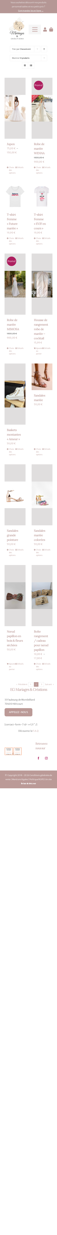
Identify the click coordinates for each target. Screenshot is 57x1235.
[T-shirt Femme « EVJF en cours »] (42, 196)
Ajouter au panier (39, 351)
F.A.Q (36, 730)
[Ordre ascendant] (44, 49)
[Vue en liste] (31, 65)
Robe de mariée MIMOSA (13, 324)
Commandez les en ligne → (30, 10)
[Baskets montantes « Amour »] (15, 394)
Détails (20, 167)
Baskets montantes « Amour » (14, 434)
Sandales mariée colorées (39, 535)
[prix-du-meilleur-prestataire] (13, 747)
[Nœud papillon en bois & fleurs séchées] (15, 595)
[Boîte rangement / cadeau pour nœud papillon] (42, 595)
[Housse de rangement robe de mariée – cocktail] (42, 284)
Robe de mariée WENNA (39, 148)
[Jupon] (15, 108)
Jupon (11, 144)
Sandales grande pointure (12, 535)
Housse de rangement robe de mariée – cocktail (41, 329)
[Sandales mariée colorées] (42, 494)
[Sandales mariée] (42, 377)
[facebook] (38, 758)
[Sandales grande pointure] (15, 494)
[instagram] (46, 758)
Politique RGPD (36, 779)
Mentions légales (20, 779)
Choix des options (12, 170)
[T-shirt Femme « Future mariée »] (15, 196)
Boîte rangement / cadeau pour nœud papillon (41, 641)
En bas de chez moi (28, 783)
